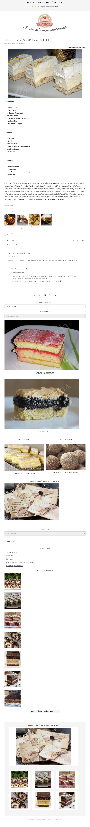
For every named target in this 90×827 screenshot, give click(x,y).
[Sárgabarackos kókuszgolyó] (66, 469)
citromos (11, 236)
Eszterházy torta (66, 440)
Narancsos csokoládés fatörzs (21, 228)
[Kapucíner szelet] (12, 687)
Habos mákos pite (45, 431)
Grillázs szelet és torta (24, 474)
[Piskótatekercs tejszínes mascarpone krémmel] (12, 648)
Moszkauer (31, 227)
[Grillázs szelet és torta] (24, 470)
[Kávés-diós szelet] (12, 706)
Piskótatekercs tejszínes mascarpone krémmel (21, 562)
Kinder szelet (24, 440)
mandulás (25, 236)
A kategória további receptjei (45, 711)
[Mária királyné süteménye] (12, 667)
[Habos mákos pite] (41, 428)
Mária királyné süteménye (14, 566)
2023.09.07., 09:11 (18, 272)
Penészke (9, 556)
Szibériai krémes (11, 552)
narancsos (31, 236)
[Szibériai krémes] (12, 589)
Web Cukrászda (45, 22)
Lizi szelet (9, 559)
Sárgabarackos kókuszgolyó (65, 473)
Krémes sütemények (16, 234)
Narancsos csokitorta (9, 227)
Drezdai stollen (45, 227)
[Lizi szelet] (12, 628)
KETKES (12, 205)
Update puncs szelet (45, 373)
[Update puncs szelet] (41, 369)
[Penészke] (12, 608)
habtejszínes (18, 236)
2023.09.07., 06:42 (14, 256)
